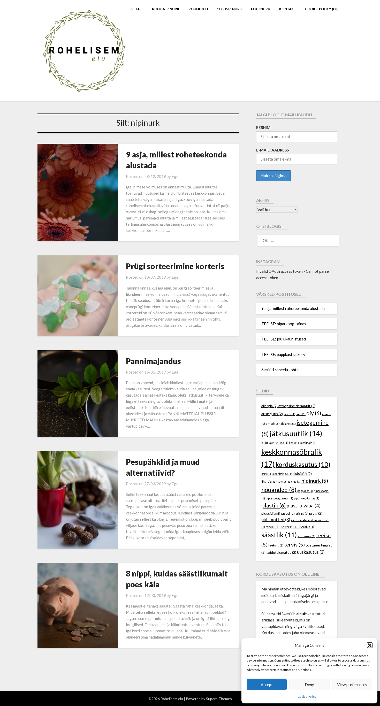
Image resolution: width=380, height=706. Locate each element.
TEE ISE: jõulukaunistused (283, 339)
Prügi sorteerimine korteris (175, 266)
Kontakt (287, 9)
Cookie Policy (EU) (321, 9)
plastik (273, 505)
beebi (289, 414)
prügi (315, 513)
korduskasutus (303, 464)
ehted (272, 423)
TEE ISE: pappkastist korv (283, 354)
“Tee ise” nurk (229, 9)
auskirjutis (272, 414)
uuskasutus (311, 552)
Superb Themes (219, 698)
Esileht (136, 9)
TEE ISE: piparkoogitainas (283, 323)
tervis (294, 544)
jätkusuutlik (296, 433)
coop (301, 414)
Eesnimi (263, 127)
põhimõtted (275, 519)
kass (294, 442)
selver (287, 526)
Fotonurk (260, 9)
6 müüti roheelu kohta (280, 369)
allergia (269, 406)
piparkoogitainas (306, 498)
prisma (301, 513)
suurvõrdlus (304, 526)
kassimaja (308, 442)
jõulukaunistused (274, 442)
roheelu (273, 526)
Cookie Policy (307, 697)
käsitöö (303, 473)
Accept (267, 684)
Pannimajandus (153, 361)
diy (313, 413)
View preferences (352, 684)
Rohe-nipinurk (165, 9)
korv (266, 473)
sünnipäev (306, 536)
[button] (369, 645)
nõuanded (279, 489)
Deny (309, 684)
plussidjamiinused (278, 513)
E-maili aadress (272, 150)
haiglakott (287, 423)
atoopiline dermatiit (296, 406)
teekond (275, 545)
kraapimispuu (283, 473)
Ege (175, 176)
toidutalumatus (281, 552)
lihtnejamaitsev (273, 481)
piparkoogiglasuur (279, 498)
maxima (294, 481)
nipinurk (314, 480)
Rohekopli (198, 9)
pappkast (305, 490)
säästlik (279, 535)
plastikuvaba (304, 505)
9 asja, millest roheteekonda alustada (293, 308)
